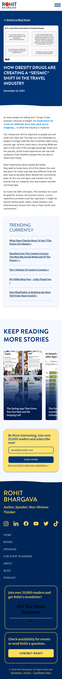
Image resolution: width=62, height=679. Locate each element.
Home (7, 535)
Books (8, 542)
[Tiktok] (56, 524)
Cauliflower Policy (42, 672)
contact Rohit (31, 653)
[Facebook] (26, 524)
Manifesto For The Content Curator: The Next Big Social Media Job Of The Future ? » (29, 257)
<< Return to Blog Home (17, 20)
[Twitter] (46, 524)
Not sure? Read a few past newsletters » (28, 465)
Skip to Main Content (2, 4)
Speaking (10, 549)
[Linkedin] (16, 524)
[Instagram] (6, 524)
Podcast (10, 578)
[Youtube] (36, 524)
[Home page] (24, 5)
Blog (7, 570)
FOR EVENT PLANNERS (18, 556)
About (8, 563)
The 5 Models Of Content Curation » (29, 269)
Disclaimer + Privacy (21, 672)
